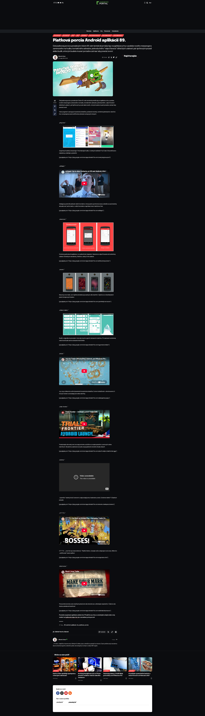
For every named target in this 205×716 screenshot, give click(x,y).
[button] (147, 3)
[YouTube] (58, 2)
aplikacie (73, 625)
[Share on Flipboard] (114, 57)
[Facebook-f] (58, 693)
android (68, 625)
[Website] (116, 639)
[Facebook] (54, 2)
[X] (56, 2)
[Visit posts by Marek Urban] (55, 57)
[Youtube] (66, 693)
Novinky (84, 35)
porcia (86, 625)
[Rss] (63, 2)
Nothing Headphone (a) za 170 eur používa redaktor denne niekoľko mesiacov (89, 675)
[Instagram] (62, 693)
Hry (73, 35)
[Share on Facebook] (109, 57)
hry (78, 625)
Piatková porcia (94, 35)
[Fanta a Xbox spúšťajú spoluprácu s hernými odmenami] (64, 664)
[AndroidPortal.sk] (102, 2)
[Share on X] (111, 57)
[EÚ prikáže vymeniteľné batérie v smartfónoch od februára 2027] (140, 664)
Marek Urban (62, 56)
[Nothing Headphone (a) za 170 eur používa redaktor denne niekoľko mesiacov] (90, 664)
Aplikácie (57, 35)
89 (65, 625)
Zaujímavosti (106, 35)
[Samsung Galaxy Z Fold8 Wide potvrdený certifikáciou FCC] (115, 664)
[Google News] (60, 2)
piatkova (81, 625)
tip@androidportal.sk (72, 617)
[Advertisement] (102, 17)
